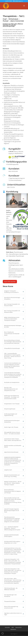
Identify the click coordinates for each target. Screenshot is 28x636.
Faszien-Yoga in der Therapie (11, 427)
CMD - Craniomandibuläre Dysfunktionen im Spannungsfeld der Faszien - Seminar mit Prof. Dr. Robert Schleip (12, 356)
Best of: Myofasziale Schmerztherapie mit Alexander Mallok (11, 333)
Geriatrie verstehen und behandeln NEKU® (12, 446)
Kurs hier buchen (10, 282)
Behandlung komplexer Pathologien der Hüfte (12, 326)
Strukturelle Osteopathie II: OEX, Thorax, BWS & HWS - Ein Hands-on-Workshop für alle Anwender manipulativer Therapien (12, 571)
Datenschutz (18, 627)
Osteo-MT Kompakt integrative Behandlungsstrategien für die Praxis (11, 510)
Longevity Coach (8, 470)
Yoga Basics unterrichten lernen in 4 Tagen (13, 613)
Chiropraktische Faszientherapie (12, 348)
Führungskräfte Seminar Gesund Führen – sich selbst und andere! (12, 433)
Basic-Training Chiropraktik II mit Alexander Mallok (12, 311)
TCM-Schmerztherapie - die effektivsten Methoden (10, 588)
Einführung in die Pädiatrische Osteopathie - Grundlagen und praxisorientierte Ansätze (11, 397)
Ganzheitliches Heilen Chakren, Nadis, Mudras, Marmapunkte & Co (12, 439)
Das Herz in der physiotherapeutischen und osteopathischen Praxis (11, 389)
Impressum (13, 629)
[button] (2, 633)
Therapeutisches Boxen (9, 601)
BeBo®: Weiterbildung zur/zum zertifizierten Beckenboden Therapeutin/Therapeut (11, 319)
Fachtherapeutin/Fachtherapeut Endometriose (12, 421)
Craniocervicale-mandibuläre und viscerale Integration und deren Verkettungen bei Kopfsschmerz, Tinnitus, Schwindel (12, 365)
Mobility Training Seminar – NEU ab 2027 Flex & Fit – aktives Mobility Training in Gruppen (12, 483)
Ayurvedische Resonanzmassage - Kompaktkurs (12, 298)
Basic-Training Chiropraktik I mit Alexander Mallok (12, 304)
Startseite (7, 627)
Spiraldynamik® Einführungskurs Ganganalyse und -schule (12, 542)
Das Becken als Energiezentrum (11, 382)
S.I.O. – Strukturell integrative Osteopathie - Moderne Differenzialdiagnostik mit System (12, 528)
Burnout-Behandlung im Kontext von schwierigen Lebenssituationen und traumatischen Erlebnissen (12, 342)
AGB (13, 627)
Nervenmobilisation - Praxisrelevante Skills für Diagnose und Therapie (12, 491)
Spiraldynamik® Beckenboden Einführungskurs (11, 535)
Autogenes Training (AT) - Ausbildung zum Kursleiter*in (11, 291)
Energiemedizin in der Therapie (11, 403)
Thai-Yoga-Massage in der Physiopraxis (10, 595)
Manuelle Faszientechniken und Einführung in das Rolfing (12, 475)
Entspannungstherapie (9, 408)
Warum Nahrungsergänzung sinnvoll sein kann (11, 607)
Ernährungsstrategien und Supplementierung (10, 414)
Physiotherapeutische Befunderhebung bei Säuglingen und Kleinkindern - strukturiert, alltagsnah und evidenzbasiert (12, 519)
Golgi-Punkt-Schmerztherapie (11, 452)
